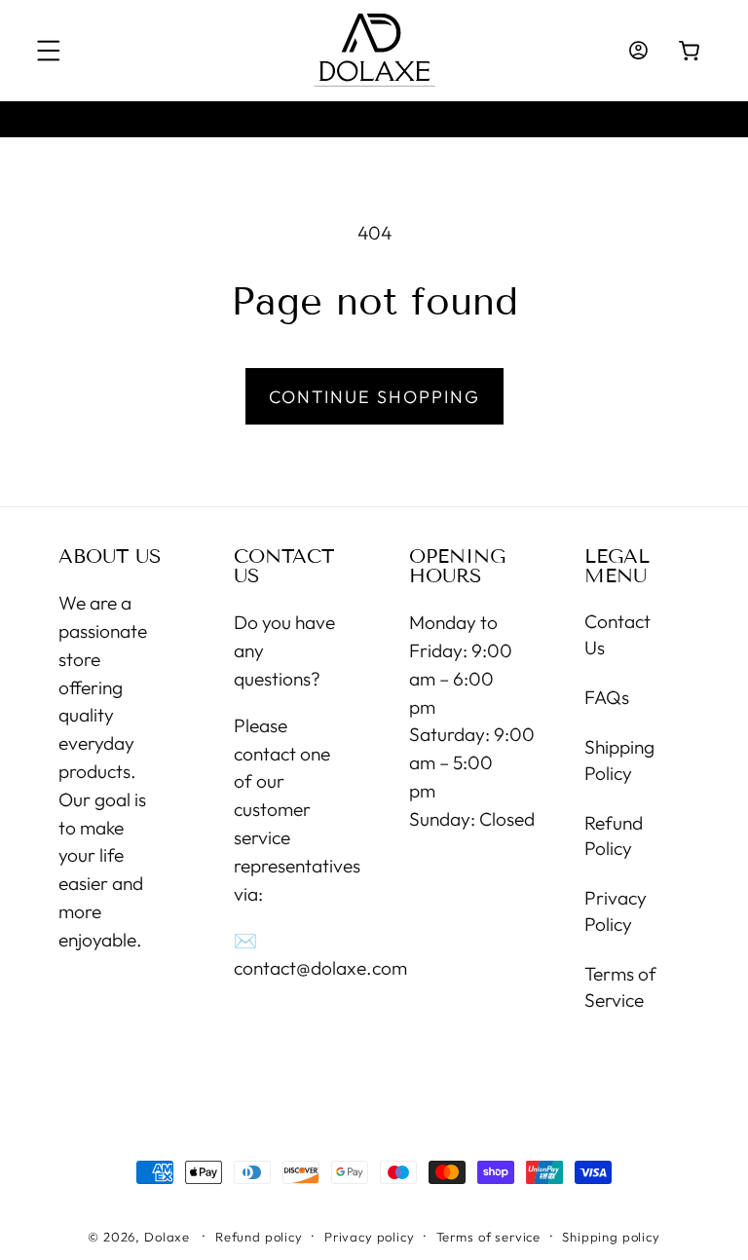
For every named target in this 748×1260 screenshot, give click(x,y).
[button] (49, 51)
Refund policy (259, 1236)
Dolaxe (167, 1236)
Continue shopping (374, 397)
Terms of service (488, 1236)
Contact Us (617, 634)
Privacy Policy (615, 911)
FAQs (606, 697)
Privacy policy (369, 1236)
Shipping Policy (619, 760)
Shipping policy (611, 1236)
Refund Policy (613, 836)
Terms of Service (620, 987)
